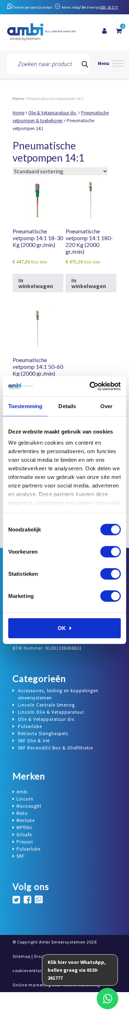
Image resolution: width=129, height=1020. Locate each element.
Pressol (24, 842)
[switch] (110, 551)
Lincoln (24, 799)
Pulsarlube (28, 849)
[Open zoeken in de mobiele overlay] (48, 64)
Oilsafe (24, 835)
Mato (22, 813)
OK (62, 628)
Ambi (22, 792)
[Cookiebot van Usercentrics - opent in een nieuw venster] (91, 386)
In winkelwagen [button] (35, 283)
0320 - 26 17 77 (109, 7)
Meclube (25, 820)
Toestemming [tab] (25, 406)
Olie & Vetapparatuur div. (52, 113)
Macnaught (29, 806)
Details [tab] (67, 406)
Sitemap (21, 956)
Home (18, 98)
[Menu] (111, 64)
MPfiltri (24, 828)
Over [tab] (106, 406)
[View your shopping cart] (119, 31)
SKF (20, 856)
